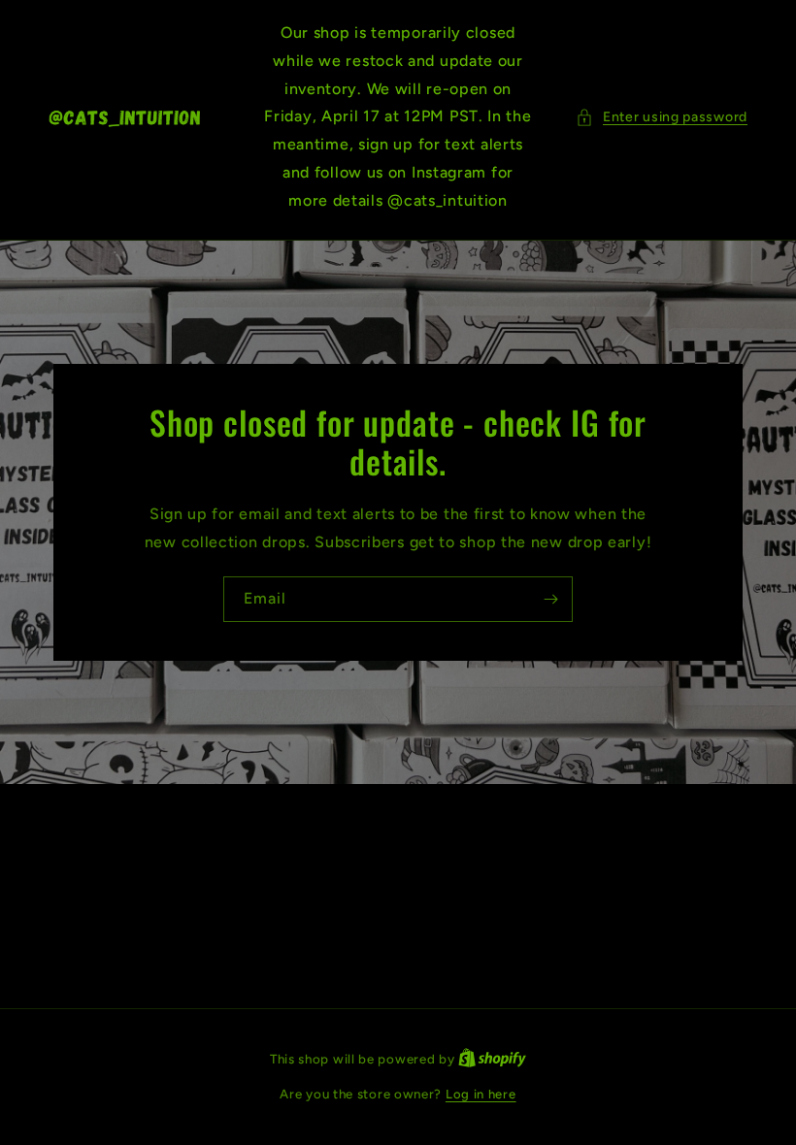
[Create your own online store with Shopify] (492, 1059)
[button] (661, 117)
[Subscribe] (550, 599)
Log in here (481, 1094)
